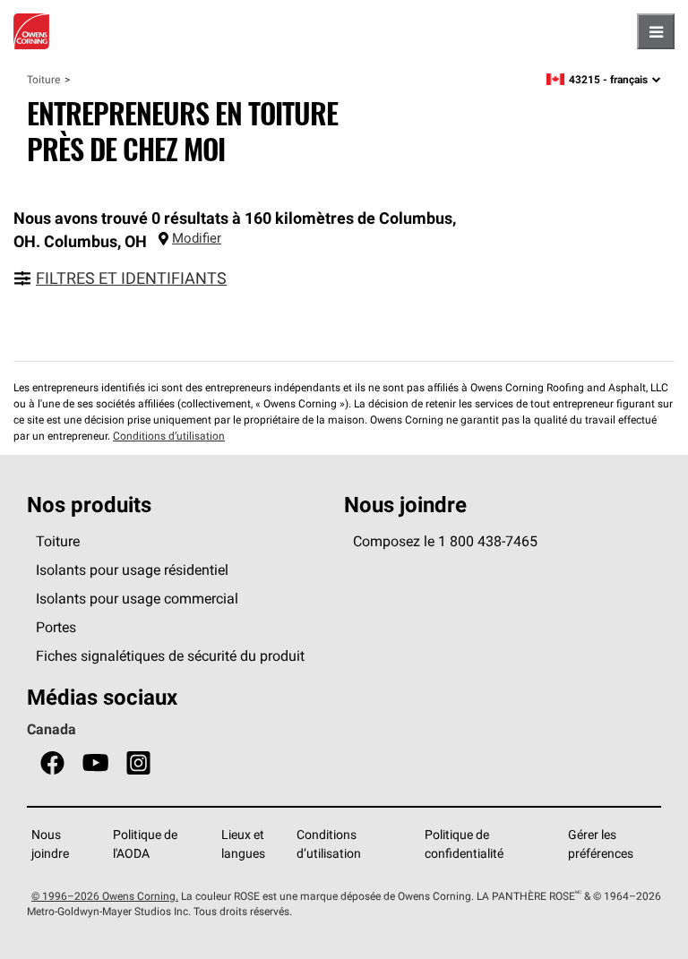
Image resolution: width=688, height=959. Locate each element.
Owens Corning (31, 31)
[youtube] (95, 763)
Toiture (43, 79)
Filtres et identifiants (131, 278)
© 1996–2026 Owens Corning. (104, 896)
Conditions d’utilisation (169, 435)
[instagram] (138, 763)
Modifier (196, 237)
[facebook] (52, 763)
